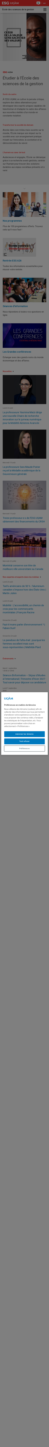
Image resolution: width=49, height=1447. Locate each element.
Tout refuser (24, 741)
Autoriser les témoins (24, 734)
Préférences (24, 748)
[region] (24, 723)
